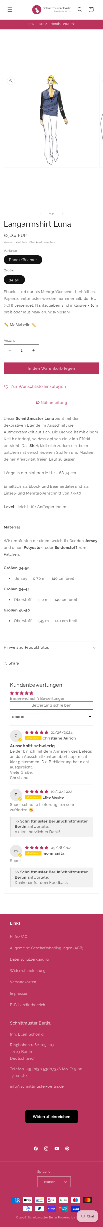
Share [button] (14, 663)
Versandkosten (23, 982)
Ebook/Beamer (23, 260)
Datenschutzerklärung (29, 959)
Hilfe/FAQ (18, 937)
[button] (10, 9)
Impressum (20, 994)
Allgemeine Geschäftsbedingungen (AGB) (46, 948)
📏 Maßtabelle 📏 (20, 324)
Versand (9, 242)
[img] (37, 732)
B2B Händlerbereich (27, 1005)
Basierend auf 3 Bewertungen (38, 698)
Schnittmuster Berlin (42, 1217)
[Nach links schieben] (40, 213)
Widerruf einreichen (51, 1116)
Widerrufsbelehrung (28, 971)
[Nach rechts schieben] (62, 213)
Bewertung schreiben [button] (52, 705)
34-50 (14, 280)
